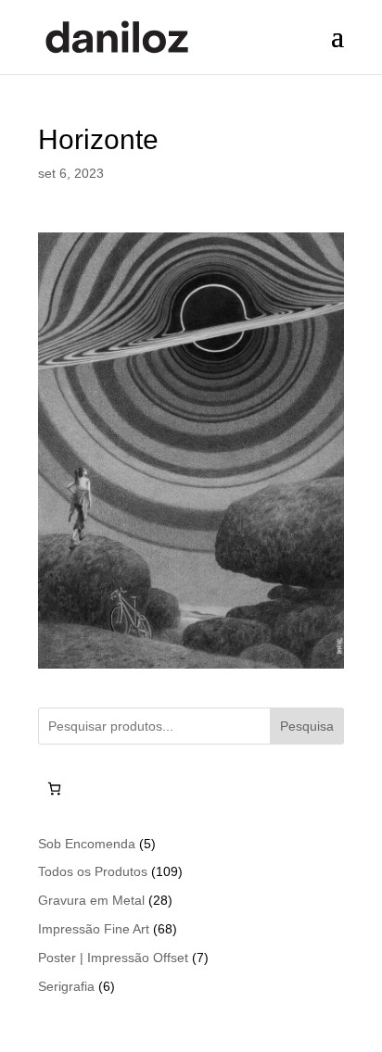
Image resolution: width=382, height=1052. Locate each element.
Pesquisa (307, 726)
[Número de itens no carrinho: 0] (54, 788)
